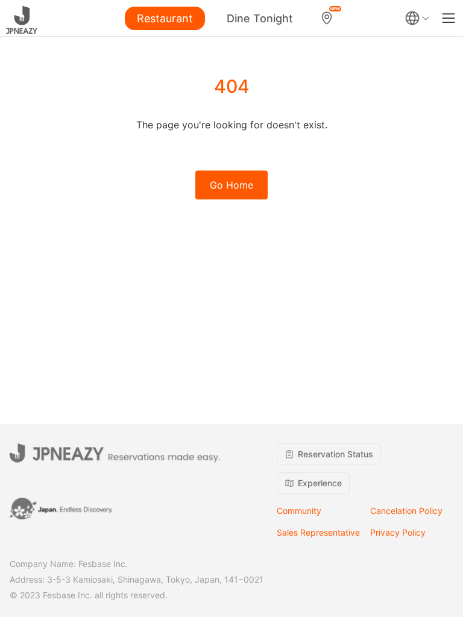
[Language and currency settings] (417, 18)
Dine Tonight (260, 18)
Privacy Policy (398, 532)
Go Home (231, 185)
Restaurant (165, 18)
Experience (320, 483)
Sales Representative (318, 532)
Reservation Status (335, 454)
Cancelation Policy (406, 511)
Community (299, 511)
